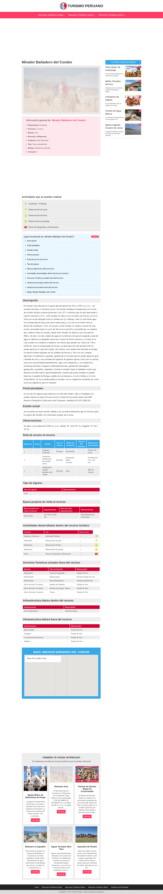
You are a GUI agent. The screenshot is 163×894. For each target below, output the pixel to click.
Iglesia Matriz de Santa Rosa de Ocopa (35, 796)
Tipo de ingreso (33, 264)
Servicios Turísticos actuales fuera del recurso (45, 278)
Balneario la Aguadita (35, 847)
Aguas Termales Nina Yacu (61, 848)
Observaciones (33, 255)
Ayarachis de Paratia (87, 847)
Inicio (37, 887)
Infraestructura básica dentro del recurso (43, 283)
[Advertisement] (81, 35)
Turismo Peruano (85, 6)
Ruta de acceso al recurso (37, 259)
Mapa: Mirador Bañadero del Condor (41, 292)
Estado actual (32, 250)
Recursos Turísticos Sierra (80, 15)
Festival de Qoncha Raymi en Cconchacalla (87, 788)
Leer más (35, 820)
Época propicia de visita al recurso (40, 269)
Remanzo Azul (61, 786)
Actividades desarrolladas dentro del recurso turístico (47, 273)
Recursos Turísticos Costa (50, 15)
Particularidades (33, 245)
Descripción (32, 241)
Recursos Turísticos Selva (111, 15)
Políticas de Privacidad (119, 887)
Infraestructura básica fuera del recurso (42, 287)
